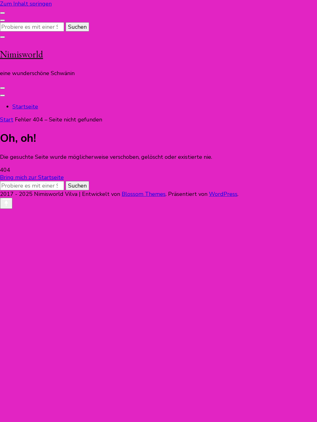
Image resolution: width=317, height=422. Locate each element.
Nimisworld (21, 54)
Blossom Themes (144, 194)
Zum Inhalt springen (26, 3)
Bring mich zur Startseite (32, 177)
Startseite (25, 106)
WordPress (223, 194)
